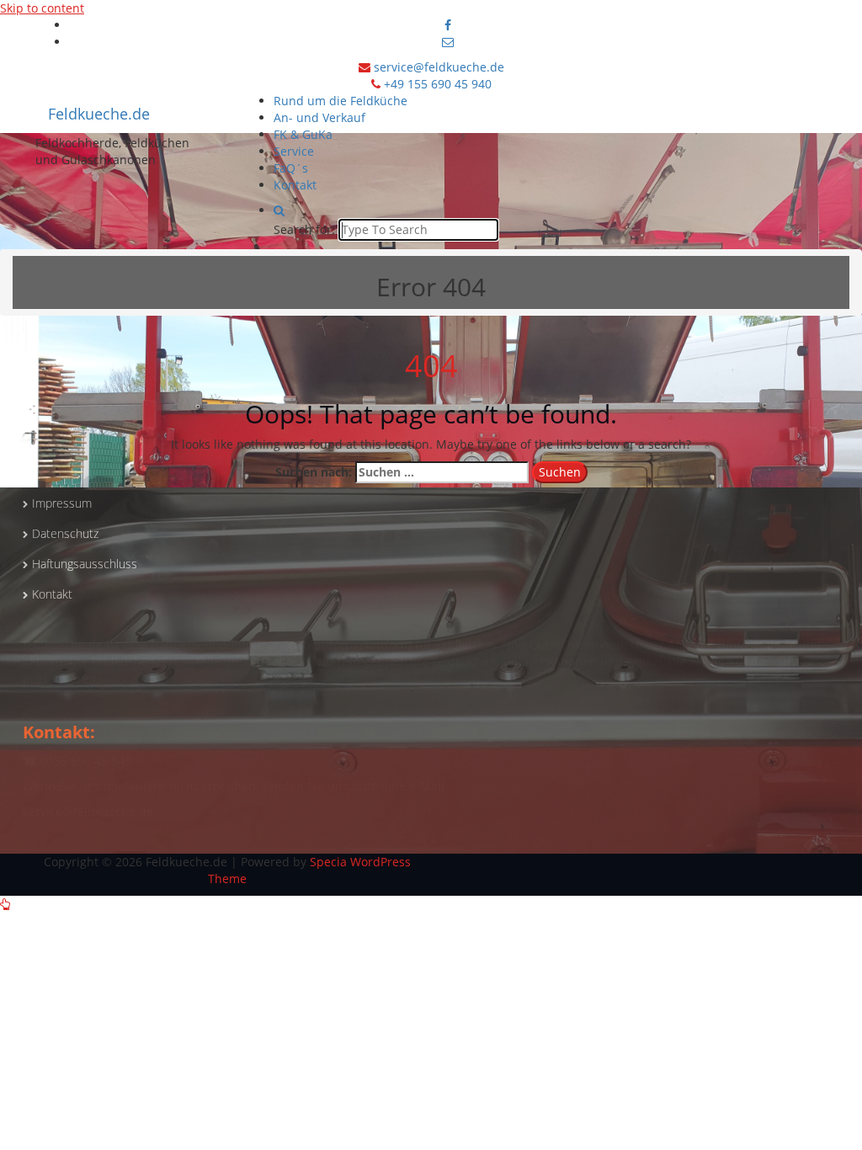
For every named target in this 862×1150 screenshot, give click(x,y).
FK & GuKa (303, 134)
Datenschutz (65, 533)
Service (294, 151)
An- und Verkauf (319, 117)
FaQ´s (291, 168)
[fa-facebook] (447, 25)
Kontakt (295, 185)
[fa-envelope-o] (448, 42)
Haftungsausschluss (84, 564)
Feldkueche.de (99, 114)
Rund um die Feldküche (340, 101)
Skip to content (42, 8)
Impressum (62, 503)
